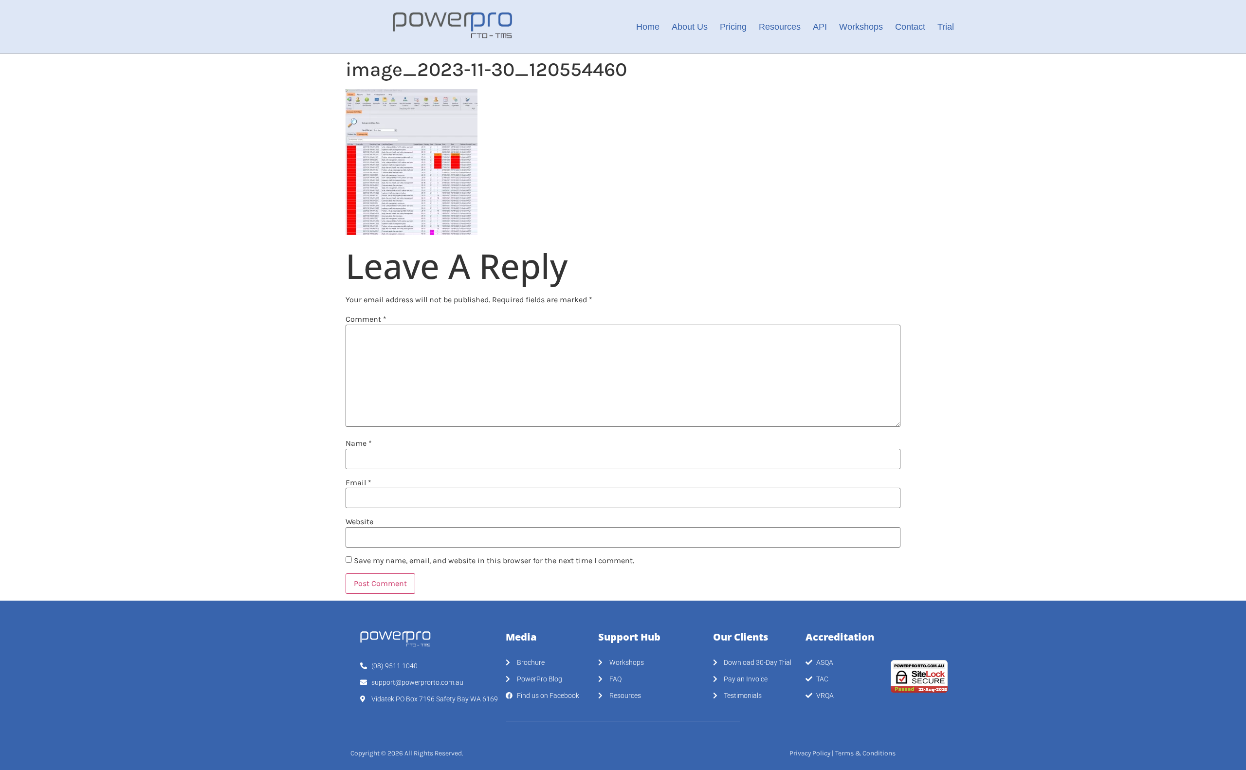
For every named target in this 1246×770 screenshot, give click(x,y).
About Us (690, 27)
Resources (780, 27)
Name (359, 443)
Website (359, 522)
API (820, 27)
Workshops (861, 27)
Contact (910, 27)
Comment (366, 319)
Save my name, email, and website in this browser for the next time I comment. (494, 561)
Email (358, 483)
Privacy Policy (809, 753)
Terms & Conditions (865, 753)
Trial (945, 27)
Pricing (733, 27)
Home (648, 27)
